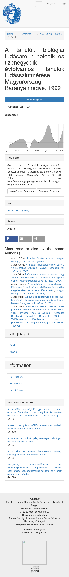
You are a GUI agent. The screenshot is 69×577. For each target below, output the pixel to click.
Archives (26, 33)
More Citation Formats (21, 191)
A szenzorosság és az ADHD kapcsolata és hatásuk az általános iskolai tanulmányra (34, 427)
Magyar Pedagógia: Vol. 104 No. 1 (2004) (41, 280)
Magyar (13, 351)
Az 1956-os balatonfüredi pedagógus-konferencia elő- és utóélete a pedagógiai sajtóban (37, 298)
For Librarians (17, 390)
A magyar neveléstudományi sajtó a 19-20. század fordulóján (37, 266)
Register (51, 3)
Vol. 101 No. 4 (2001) (51, 33)
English (13, 345)
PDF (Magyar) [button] (34, 99)
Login (63, 3)
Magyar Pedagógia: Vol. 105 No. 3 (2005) (32, 303)
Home (10, 33)
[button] (11, 239)
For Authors (16, 383)
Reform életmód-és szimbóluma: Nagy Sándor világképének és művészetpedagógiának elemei (37, 277)
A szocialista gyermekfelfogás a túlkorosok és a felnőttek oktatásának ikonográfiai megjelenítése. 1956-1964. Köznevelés (37, 287)
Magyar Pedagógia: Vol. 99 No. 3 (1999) (37, 260)
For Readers (16, 376)
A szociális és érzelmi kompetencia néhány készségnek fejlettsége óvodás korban (34, 453)
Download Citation (48, 191)
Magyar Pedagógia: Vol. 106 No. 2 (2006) (37, 292)
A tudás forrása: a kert (40, 258)
